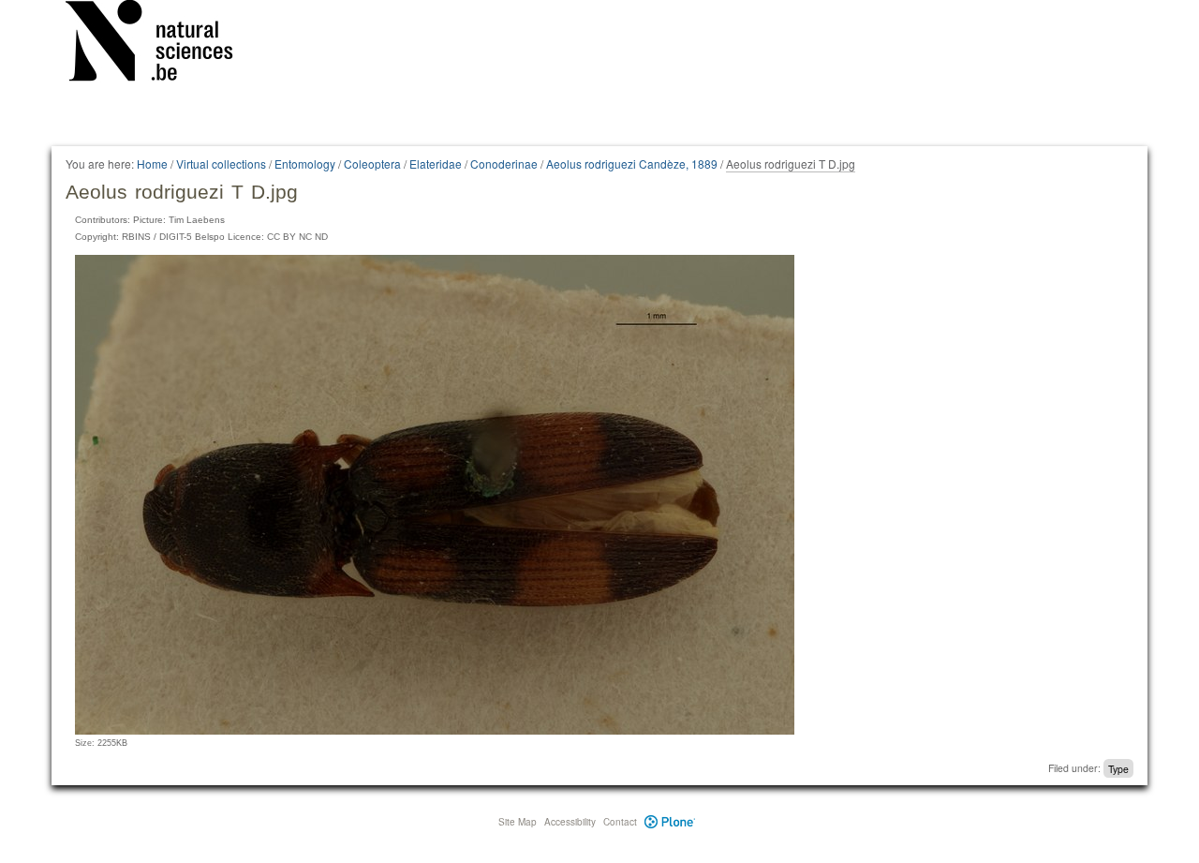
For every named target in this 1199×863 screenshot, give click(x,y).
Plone (670, 821)
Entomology (304, 163)
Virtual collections (221, 163)
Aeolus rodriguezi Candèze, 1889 (632, 163)
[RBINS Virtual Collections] (161, 44)
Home (152, 163)
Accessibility (570, 821)
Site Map (517, 821)
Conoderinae (504, 163)
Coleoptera (372, 163)
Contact (620, 821)
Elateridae (435, 163)
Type (1118, 768)
